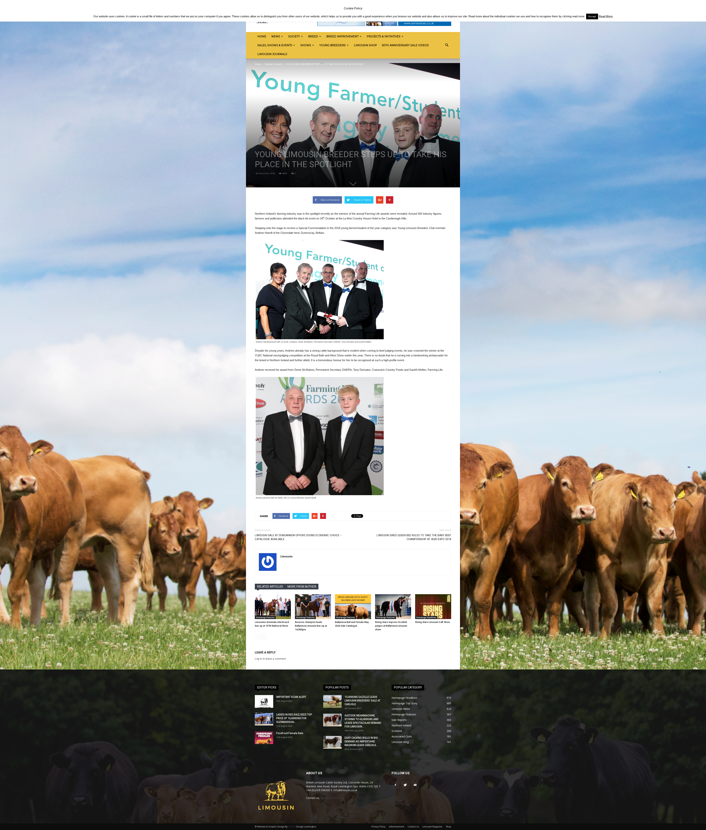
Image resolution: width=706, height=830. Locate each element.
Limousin (286, 556)
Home (261, 36)
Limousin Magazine (432, 826)
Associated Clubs (402, 736)
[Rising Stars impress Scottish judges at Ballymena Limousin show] (393, 606)
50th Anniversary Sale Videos (405, 45)
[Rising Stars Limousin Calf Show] (433, 606)
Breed (313, 36)
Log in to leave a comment (270, 658)
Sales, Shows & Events (274, 45)
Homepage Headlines (426, 617)
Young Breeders (332, 45)
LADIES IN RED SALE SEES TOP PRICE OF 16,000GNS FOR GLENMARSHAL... (294, 718)
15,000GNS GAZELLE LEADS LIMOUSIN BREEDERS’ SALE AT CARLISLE (362, 700)
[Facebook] (395, 785)
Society (294, 36)
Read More (606, 16)
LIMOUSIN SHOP (365, 45)
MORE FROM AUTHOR (301, 586)
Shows (305, 45)
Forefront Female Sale (289, 733)
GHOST (292, 826)
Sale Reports (399, 720)
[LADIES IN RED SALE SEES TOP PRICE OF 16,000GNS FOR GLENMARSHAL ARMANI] (264, 719)
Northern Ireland (273, 64)
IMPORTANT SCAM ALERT (291, 696)
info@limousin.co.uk (332, 798)
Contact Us (413, 826)
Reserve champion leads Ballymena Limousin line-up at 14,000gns (311, 626)
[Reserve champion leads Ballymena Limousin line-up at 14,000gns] (313, 606)
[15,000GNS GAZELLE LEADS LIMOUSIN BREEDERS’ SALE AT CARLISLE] (332, 701)
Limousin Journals (272, 54)
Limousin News (401, 709)
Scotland (397, 731)
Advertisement (396, 826)
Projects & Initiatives (383, 36)
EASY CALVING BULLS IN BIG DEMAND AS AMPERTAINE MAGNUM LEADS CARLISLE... (361, 741)
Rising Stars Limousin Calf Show (432, 622)
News (275, 36)
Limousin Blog (400, 742)
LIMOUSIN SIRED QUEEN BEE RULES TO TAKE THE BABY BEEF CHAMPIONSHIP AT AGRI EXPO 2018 (414, 537)
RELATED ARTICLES (270, 586)
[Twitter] (405, 785)
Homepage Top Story (404, 703)
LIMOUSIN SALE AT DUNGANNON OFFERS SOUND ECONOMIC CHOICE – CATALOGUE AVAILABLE (298, 537)
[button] (446, 45)
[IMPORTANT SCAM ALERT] (264, 701)
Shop (448, 826)
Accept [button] (592, 16)
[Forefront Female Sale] (264, 737)
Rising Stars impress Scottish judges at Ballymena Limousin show (391, 626)
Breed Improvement (342, 36)
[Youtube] (415, 785)
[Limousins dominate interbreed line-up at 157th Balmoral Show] (273, 606)
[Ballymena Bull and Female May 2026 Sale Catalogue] (353, 606)
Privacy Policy (378, 826)
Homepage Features (265, 617)
